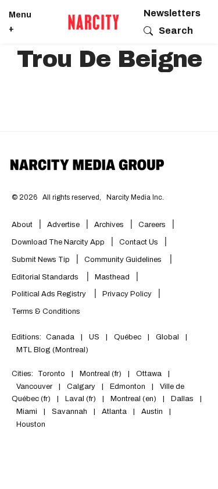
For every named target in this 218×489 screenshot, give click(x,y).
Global (167, 337)
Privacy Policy (127, 294)
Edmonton (127, 386)
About (22, 225)
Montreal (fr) (100, 374)
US (94, 337)
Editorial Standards (46, 277)
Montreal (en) (133, 399)
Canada (60, 337)
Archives (109, 225)
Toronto (51, 374)
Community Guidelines (123, 260)
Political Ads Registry (50, 294)
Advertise (63, 225)
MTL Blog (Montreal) (52, 350)
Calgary (81, 386)
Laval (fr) (80, 399)
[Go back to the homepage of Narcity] (93, 22)
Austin (152, 412)
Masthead (112, 277)
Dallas (182, 399)
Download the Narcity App (58, 242)
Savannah (69, 412)
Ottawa (149, 374)
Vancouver (34, 386)
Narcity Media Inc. (135, 197)
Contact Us (138, 242)
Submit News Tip (41, 260)
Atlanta (114, 412)
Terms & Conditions (46, 311)
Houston (30, 424)
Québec (127, 337)
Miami (26, 412)
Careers (152, 225)
